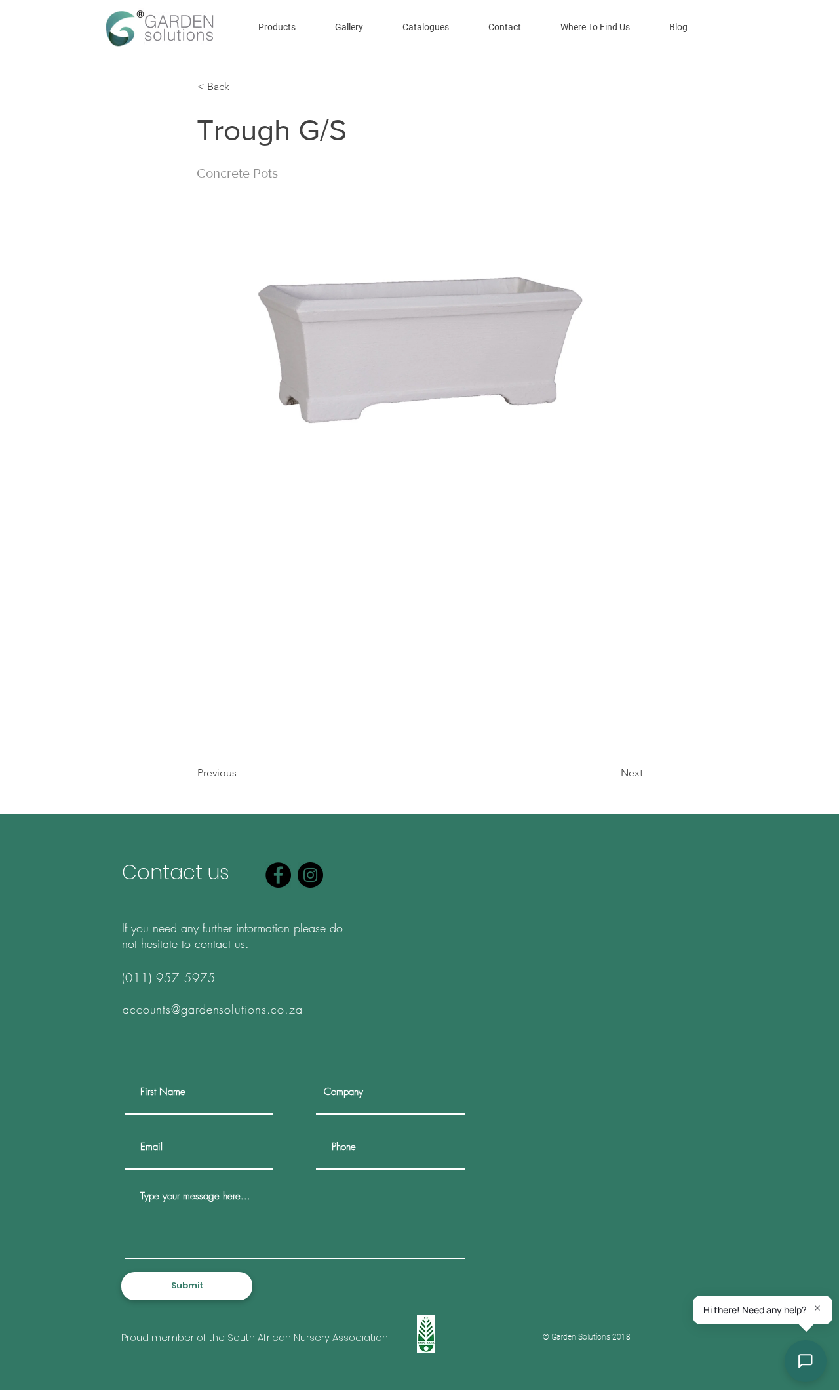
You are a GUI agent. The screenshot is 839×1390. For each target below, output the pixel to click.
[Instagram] (310, 875)
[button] (277, 26)
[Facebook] (278, 875)
